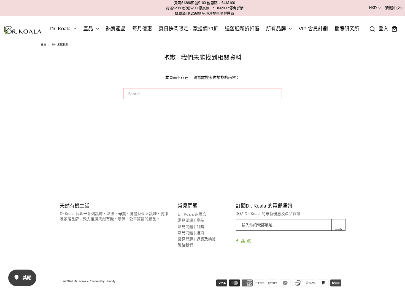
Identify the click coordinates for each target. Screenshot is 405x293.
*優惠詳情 (236, 8)
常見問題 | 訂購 (191, 226)
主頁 (43, 44)
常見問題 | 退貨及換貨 (197, 239)
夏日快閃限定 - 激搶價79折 (188, 28)
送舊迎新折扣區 (242, 28)
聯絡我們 (185, 245)
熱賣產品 (116, 28)
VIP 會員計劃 (313, 28)
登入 (383, 28)
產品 (88, 28)
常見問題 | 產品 (191, 220)
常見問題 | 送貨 (191, 232)
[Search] (372, 29)
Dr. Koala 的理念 (192, 214)
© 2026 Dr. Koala (74, 281)
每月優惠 (142, 28)
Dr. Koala (60, 28)
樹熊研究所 (346, 28)
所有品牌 (276, 28)
